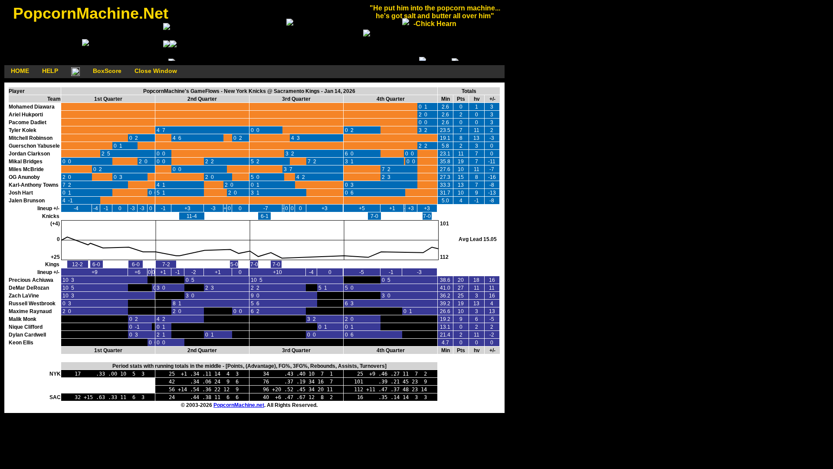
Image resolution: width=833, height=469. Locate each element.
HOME (20, 70)
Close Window (155, 70)
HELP (50, 70)
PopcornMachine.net (238, 405)
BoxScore (107, 70)
